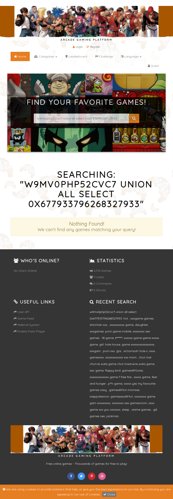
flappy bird (112, 370)
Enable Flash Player (31, 331)
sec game (97, 370)
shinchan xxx (99, 325)
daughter (141, 325)
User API (23, 312)
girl (101, 344)
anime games (142, 409)
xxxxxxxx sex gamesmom (129, 403)
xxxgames (97, 331)
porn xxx (109, 351)
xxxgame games (142, 318)
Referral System (28, 325)
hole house (112, 344)
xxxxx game (142, 377)
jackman (112, 416)
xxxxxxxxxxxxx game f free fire (111, 377)
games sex (97, 416)
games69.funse (132, 370)
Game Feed (25, 318)
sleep (126, 409)
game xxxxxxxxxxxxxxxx (138, 344)
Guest (154, 66)
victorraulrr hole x (135, 351)
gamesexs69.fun (122, 396)
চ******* (118, 338)
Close (110, 494)
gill (155, 409)
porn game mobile (118, 331)
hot (126, 318)
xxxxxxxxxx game (122, 325)
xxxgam (95, 351)
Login (79, 46)
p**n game (115, 383)
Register (95, 46)
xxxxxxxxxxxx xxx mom (121, 357)
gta (119, 351)
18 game (108, 338)
